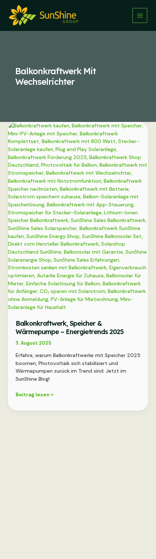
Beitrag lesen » (34, 395)
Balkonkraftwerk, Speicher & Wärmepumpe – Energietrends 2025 (70, 327)
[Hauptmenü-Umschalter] (139, 15)
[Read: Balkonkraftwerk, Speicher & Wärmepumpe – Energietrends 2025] (78, 216)
